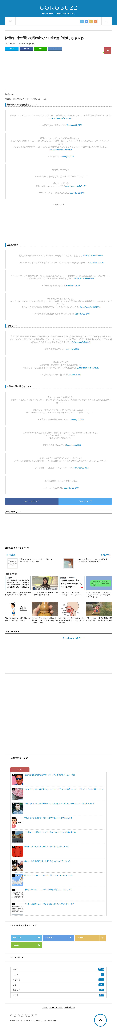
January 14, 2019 (77, 419)
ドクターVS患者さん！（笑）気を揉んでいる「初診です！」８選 (49, 904)
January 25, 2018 (74, 374)
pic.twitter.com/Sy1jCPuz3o (80, 342)
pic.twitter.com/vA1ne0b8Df (61, 149)
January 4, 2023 (72, 349)
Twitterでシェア (85, 501)
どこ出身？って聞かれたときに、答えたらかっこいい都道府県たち (50, 832)
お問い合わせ (69, 1007)
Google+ (80, 937)
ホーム (45, 1007)
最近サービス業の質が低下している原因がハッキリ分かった (47, 861)
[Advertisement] (58, 72)
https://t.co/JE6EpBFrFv (84, 278)
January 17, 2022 (67, 156)
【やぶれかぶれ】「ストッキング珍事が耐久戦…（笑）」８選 (48, 890)
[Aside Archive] (107, 50)
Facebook (26, 48)
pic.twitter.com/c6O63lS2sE (88, 368)
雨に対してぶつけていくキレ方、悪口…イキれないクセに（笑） (49, 875)
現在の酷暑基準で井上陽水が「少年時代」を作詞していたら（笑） (50, 775)
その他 (31, 44)
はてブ (55, 48)
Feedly (16, 945)
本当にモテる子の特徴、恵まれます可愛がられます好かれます (48, 818)
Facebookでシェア (31, 501)
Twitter (11, 48)
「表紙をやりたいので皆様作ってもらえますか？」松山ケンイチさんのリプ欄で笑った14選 (59, 803)
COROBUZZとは (56, 1007)
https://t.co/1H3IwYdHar (93, 255)
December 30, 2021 (77, 193)
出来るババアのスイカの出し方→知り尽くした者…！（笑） (47, 846)
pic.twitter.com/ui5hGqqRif (75, 186)
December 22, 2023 (74, 125)
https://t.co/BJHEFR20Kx (90, 307)
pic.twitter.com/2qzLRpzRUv (62, 118)
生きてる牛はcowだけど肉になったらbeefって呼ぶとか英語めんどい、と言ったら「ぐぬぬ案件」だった (64, 789)
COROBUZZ (59, 8)
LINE (40, 48)
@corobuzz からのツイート (74, 638)
